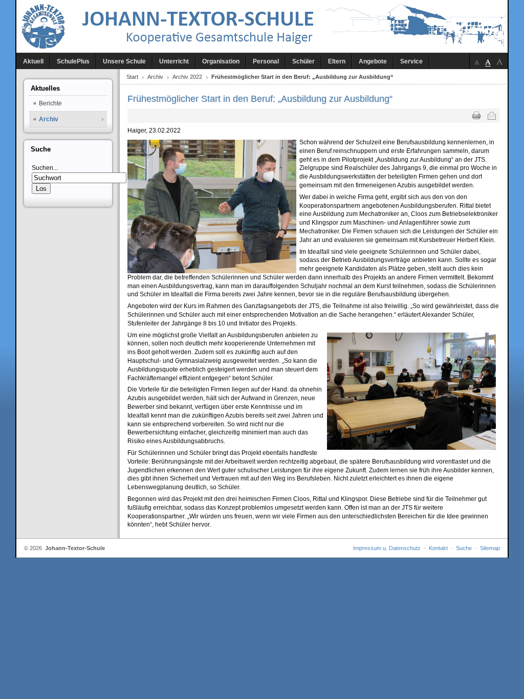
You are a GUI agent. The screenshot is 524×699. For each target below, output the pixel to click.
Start (132, 77)
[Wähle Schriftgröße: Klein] (477, 61)
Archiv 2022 (187, 77)
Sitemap (490, 548)
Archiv (155, 77)
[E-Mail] (492, 116)
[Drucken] (476, 116)
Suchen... (45, 167)
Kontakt (438, 548)
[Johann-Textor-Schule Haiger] (262, 26)
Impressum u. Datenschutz (387, 548)
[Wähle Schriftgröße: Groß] (499, 61)
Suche (464, 548)
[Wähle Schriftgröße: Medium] (488, 61)
